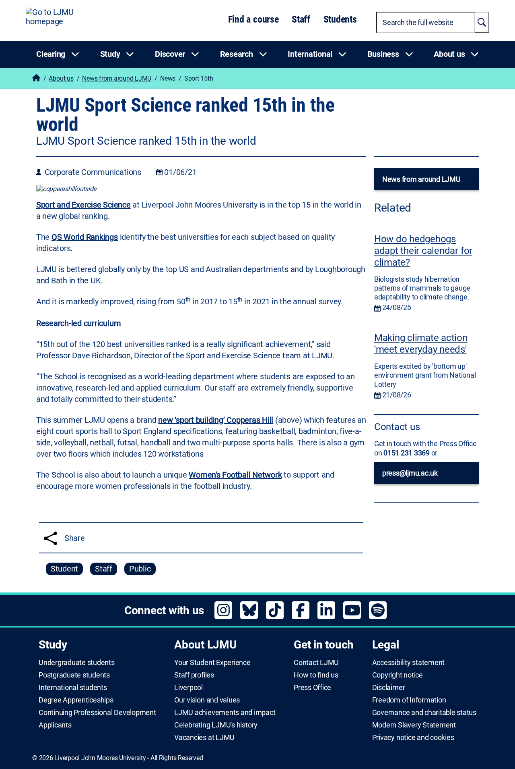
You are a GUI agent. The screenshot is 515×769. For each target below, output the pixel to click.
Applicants (55, 725)
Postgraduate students (74, 675)
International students (73, 688)
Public (140, 569)
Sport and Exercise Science (83, 205)
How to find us (316, 675)
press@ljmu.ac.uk (410, 473)
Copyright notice (397, 675)
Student (64, 569)
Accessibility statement (408, 663)
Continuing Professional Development (97, 713)
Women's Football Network (235, 475)
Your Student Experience (212, 663)
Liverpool (188, 688)
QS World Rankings (85, 237)
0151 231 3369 (406, 453)
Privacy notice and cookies (413, 738)
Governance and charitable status (424, 713)
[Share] (50, 538)
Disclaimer (388, 688)
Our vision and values (207, 700)
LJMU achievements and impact (224, 713)
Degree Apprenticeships (76, 700)
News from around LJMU (116, 78)
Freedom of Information (409, 700)
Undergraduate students (77, 663)
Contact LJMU (316, 663)
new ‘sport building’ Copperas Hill (215, 420)
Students (340, 19)
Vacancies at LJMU (204, 738)
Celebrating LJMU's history (216, 725)
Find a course (253, 19)
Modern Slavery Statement (414, 725)
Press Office (312, 688)
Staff (301, 19)
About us (61, 78)
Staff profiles (194, 675)
